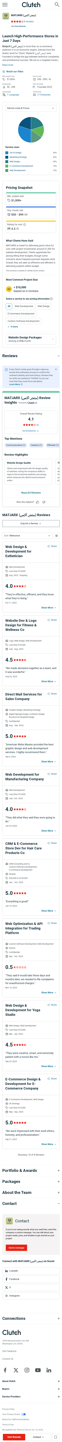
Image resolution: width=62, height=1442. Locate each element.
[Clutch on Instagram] (27, 1370)
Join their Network (18, 26)
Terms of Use (8, 1424)
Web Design (15, 161)
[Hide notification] (56, 369)
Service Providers (11, 1396)
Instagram (14, 1295)
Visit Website (14, 1437)
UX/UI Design (15, 153)
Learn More (14, 384)
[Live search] (57, 4)
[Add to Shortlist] (55, 1437)
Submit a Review (29, 523)
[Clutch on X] (16, 1370)
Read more (7, 65)
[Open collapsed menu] (4, 4)
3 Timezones (43, 94)
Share (54, 546)
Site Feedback (9, 1351)
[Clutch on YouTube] (38, 1370)
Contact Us (7, 1359)
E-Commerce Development (21, 166)
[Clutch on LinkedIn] (49, 1370)
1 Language (13, 94)
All (9, 306)
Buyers (5, 1389)
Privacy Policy (8, 1409)
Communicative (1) (16, 445)
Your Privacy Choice (11, 1414)
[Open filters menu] (57, 536)
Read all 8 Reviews (31, 492)
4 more (14, 326)
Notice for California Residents (15, 1419)
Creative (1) (36, 445)
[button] (27, 536)
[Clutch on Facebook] (5, 1370)
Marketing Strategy (18, 157)
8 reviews (29, 21)
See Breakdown (29, 431)
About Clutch (8, 1381)
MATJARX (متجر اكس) (23, 15)
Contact (37, 1437)
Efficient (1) (53, 445)
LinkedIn (13, 1270)
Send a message (16, 1248)
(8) (37, 425)
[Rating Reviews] (17, 21)
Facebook (14, 1279)
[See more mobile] (49, 607)
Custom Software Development (23, 321)
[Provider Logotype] (5, 16)
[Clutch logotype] (31, 4)
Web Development (18, 170)
